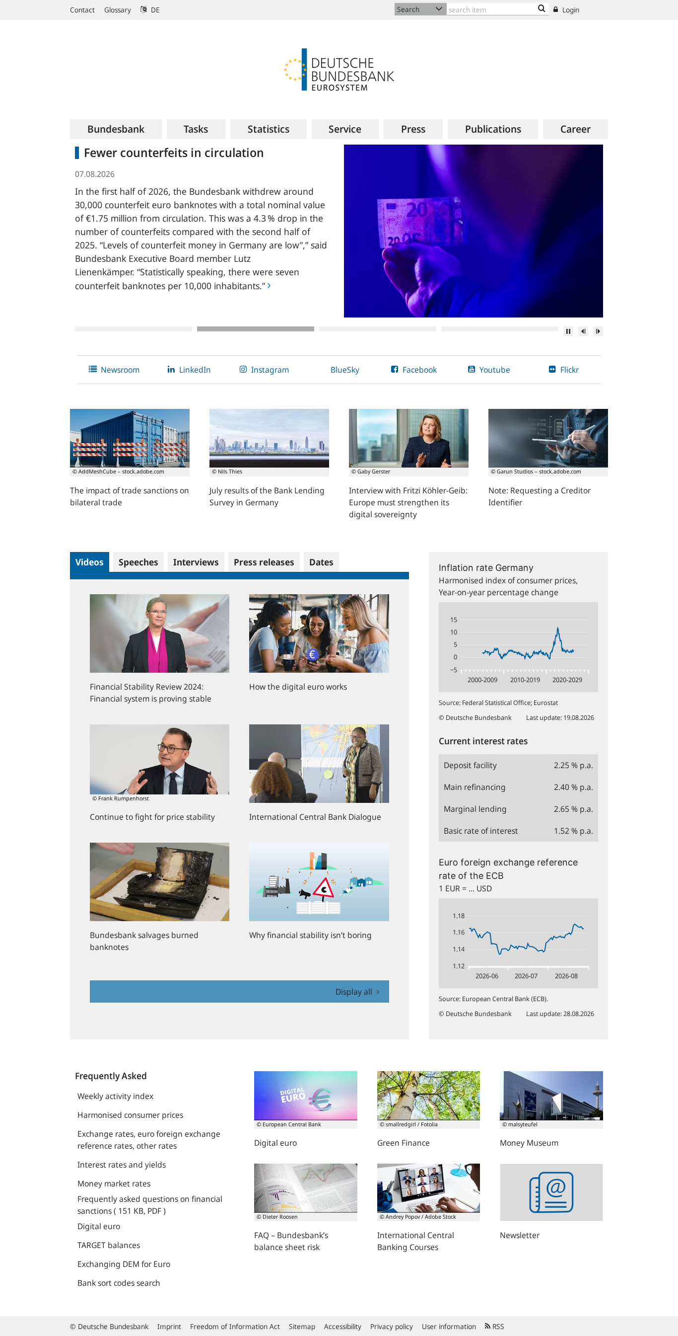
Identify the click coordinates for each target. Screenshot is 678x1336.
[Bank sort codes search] (541, 9)
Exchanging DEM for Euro (123, 1263)
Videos (89, 562)
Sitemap (302, 1326)
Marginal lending (475, 808)
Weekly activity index (115, 1096)
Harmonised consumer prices (130, 1114)
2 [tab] (255, 328)
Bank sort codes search (118, 1282)
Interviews (196, 562)
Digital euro (98, 1226)
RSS (497, 1326)
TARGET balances (108, 1245)
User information (449, 1326)
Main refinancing (475, 787)
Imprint (169, 1326)
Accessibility (342, 1326)
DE (154, 9)
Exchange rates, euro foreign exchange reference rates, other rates (148, 1139)
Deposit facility (470, 765)
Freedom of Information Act (235, 1326)
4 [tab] (499, 328)
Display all (355, 991)
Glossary (117, 9)
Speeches (138, 562)
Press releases (264, 562)
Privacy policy (391, 1326)
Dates (321, 562)
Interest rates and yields (121, 1164)
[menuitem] (116, 129)
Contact (82, 9)
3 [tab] (377, 328)
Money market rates (113, 1183)
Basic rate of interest (481, 830)
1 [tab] (133, 328)
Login (569, 9)
